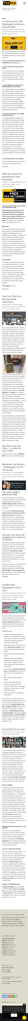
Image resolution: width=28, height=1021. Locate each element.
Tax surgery (12, 308)
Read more (5, 166)
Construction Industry (12, 595)
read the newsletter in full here (11, 622)
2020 (17, 29)
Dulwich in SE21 (11, 706)
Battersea (21, 182)
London (20, 31)
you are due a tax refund (18, 777)
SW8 (24, 31)
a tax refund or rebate (16, 551)
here (8, 970)
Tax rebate (4, 33)
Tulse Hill (21, 390)
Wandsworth (5, 186)
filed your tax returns (8, 878)
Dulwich (13, 392)
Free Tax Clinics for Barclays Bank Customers (11, 299)
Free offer (4, 184)
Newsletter (4, 599)
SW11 (23, 306)
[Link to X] (20, 1019)
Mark (16, 33)
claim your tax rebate (14, 647)
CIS (3, 31)
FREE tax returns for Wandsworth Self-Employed (12, 176)
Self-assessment (11, 184)
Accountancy (21, 29)
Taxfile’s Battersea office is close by (12, 503)
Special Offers (11, 734)
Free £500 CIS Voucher (13, 729)
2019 (14, 29)
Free (24, 182)
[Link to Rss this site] (22, 1019)
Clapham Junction (6, 306)
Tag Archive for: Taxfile (9, 8)
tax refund (9, 814)
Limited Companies (14, 597)
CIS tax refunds (8, 474)
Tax (3, 308)
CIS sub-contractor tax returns (16, 513)
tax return (13, 671)
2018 (11, 29)
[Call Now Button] (24, 1018)
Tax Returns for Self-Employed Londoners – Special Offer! (14, 24)
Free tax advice (14, 306)
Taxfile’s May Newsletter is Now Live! (11, 587)
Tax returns (10, 33)
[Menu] (24, 3)
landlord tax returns (8, 515)
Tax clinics (6, 308)
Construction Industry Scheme (11, 31)
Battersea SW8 (16, 704)
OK (14, 1015)
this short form (8, 893)
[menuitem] (24, 3)
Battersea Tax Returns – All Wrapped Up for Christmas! (13, 467)
